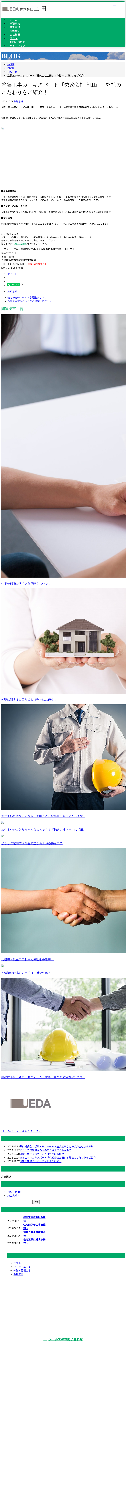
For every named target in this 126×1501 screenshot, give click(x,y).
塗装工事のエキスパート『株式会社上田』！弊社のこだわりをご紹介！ (59, 1157)
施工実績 (13, 1195)
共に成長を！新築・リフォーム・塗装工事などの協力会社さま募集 (56, 1146)
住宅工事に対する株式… (34, 1241)
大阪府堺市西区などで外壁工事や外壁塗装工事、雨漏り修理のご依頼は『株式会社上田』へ (63, 1432)
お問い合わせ (20, 243)
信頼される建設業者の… (34, 1233)
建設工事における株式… (34, 1219)
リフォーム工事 (22, 1267)
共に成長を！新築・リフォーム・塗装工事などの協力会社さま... (43, 1077)
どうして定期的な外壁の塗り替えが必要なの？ (32, 843)
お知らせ (18, 101)
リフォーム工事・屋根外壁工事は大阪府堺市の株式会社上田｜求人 (63, 1470)
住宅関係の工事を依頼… (34, 1226)
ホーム (66, 1363)
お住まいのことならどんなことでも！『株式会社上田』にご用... (43, 829)
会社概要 (66, 1397)
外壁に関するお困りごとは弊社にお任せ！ (29, 699)
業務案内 (66, 1372)
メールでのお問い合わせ (65, 1339)
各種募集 (66, 1389)
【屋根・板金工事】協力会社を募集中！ (27, 959)
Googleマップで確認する (63, 1451)
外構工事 (18, 1274)
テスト (17, 1263)
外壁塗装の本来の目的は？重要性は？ (26, 973)
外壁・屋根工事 (22, 1270)
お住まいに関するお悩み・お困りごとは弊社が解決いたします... (43, 816)
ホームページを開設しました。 (21, 1131)
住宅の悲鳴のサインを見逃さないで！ (26, 583)
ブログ (66, 1406)
